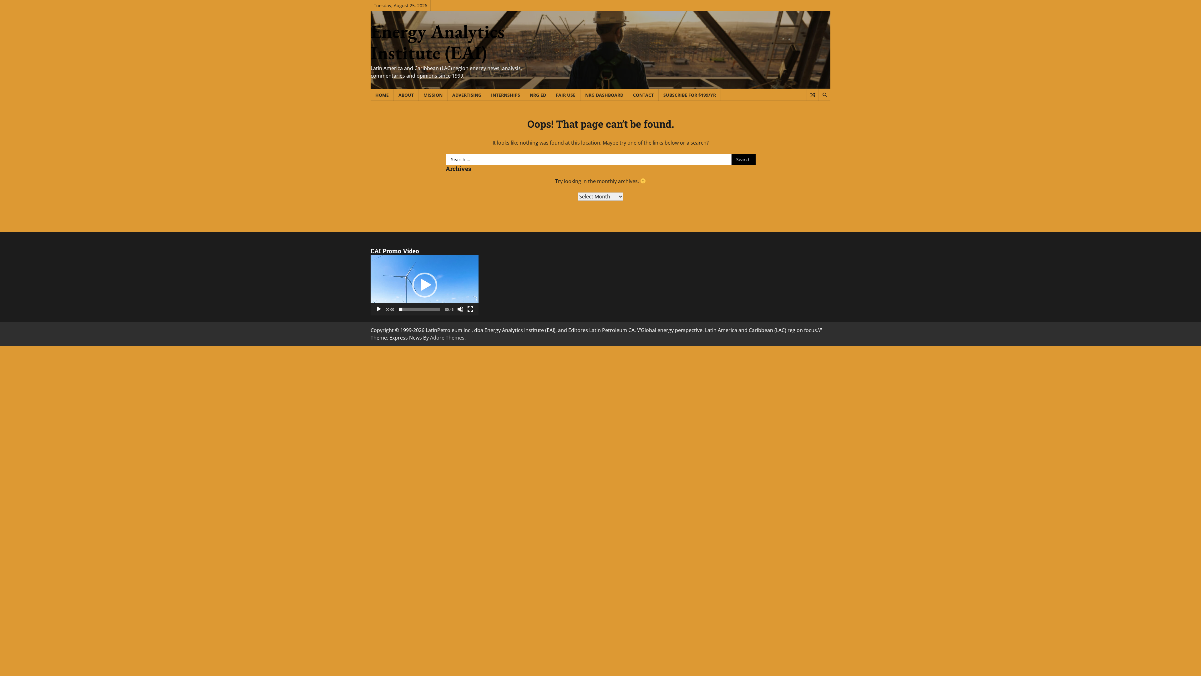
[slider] (419, 309)
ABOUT (406, 95)
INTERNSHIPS (505, 95)
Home (382, 95)
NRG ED (538, 95)
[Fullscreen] (470, 309)
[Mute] (460, 309)
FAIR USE (565, 95)
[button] (424, 285)
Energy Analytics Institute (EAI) (437, 42)
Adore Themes (447, 337)
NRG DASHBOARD (604, 95)
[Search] (824, 95)
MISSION (433, 95)
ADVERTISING (466, 95)
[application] (425, 285)
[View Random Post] (812, 95)
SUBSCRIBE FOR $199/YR (689, 95)
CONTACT (643, 95)
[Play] (379, 309)
